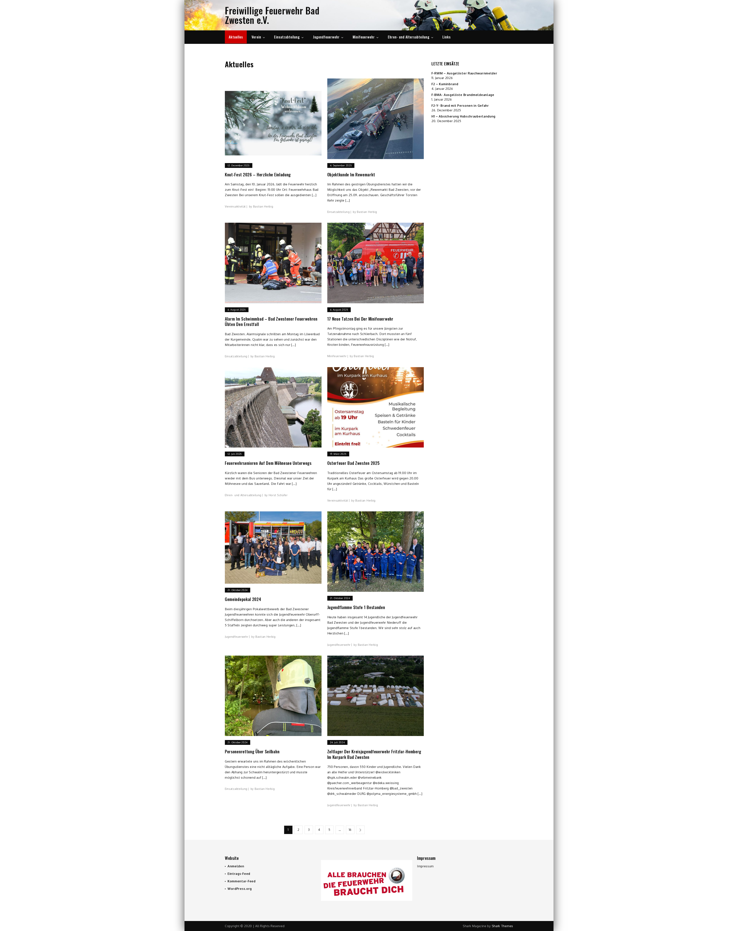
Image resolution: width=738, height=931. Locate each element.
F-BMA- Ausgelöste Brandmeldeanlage (462, 95)
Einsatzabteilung (287, 36)
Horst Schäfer (278, 495)
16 (350, 830)
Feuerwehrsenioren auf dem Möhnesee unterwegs (268, 463)
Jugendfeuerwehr (326, 36)
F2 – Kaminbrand (444, 84)
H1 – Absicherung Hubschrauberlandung (463, 116)
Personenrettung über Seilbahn (252, 751)
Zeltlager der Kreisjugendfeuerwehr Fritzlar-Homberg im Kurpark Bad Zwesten (374, 754)
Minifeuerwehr (364, 36)
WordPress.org (240, 889)
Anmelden (236, 866)
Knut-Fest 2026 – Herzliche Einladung (258, 174)
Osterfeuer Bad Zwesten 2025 (353, 463)
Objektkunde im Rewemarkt (351, 174)
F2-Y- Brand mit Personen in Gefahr (460, 106)
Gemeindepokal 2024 (243, 599)
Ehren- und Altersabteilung (409, 36)
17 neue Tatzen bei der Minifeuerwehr (360, 319)
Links (446, 36)
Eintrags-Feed (239, 874)
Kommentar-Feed (242, 881)
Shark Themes (502, 926)
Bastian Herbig (263, 206)
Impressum (425, 866)
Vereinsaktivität (235, 206)
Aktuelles (236, 36)
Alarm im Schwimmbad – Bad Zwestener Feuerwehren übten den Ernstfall (271, 321)
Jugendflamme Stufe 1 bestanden (356, 607)
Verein (256, 36)
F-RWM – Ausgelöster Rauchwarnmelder (464, 73)
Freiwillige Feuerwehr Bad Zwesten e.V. (272, 15)
